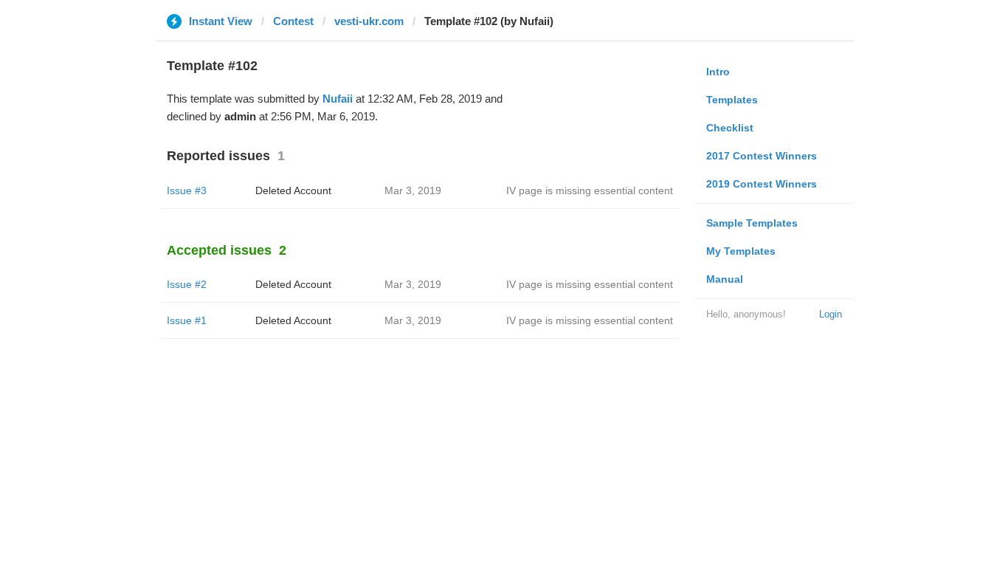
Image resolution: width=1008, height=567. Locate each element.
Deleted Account (293, 190)
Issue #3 (187, 190)
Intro (718, 72)
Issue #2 (187, 284)
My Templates (741, 251)
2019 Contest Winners (761, 184)
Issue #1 (187, 320)
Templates (732, 100)
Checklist (729, 128)
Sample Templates (752, 223)
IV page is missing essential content (589, 190)
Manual (724, 279)
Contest (293, 21)
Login (830, 314)
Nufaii (337, 98)
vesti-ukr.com (369, 21)
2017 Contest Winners (761, 156)
